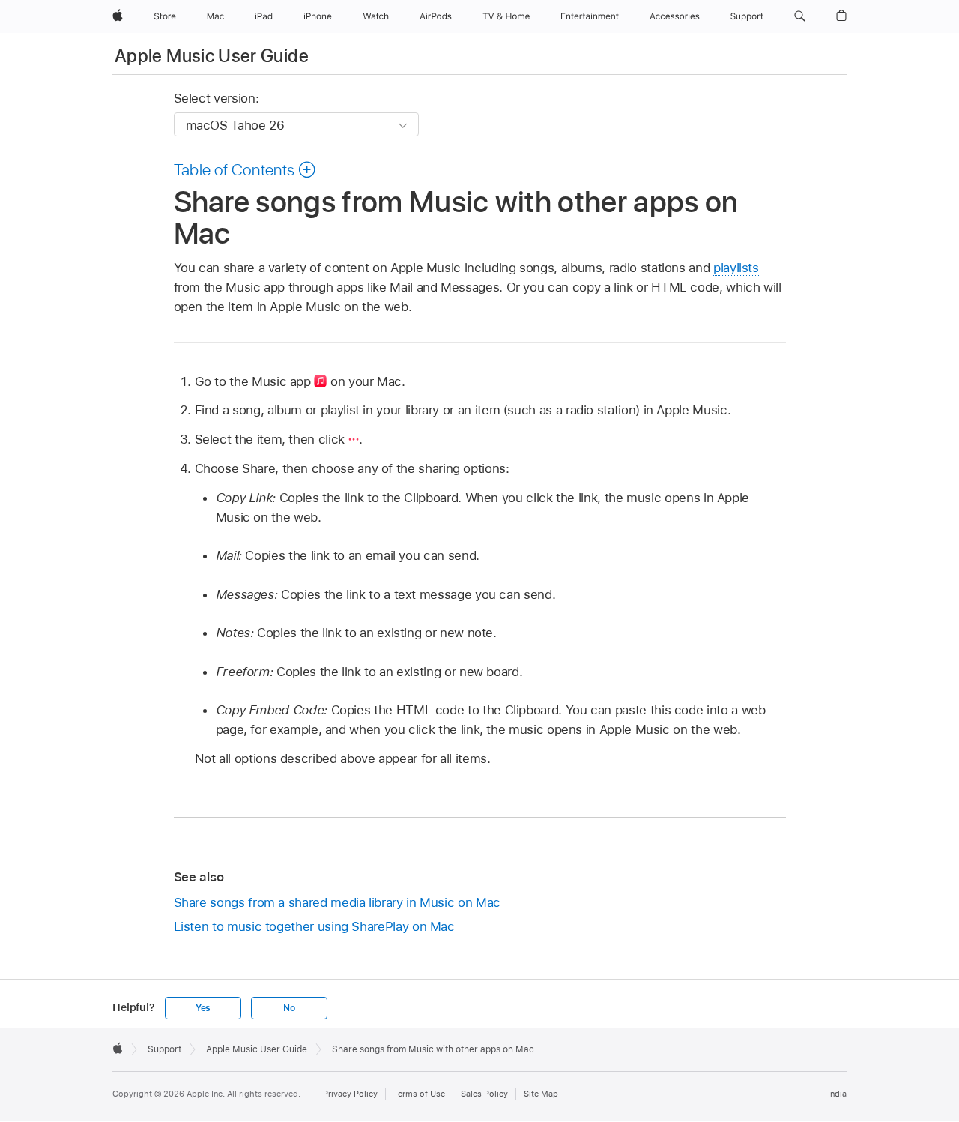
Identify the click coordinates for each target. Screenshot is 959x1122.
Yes (203, 1008)
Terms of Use (419, 1093)
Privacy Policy (350, 1093)
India (837, 1093)
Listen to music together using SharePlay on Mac (314, 926)
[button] (799, 16)
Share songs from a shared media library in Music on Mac (337, 902)
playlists (736, 267)
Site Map (541, 1093)
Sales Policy (484, 1093)
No (289, 1008)
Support (164, 1049)
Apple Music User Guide (212, 56)
